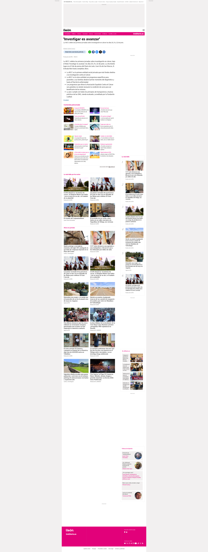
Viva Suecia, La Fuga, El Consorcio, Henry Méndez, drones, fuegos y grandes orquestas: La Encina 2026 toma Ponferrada (101, 377)
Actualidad (67, 33)
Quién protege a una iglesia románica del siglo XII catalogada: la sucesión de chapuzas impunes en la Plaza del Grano (76, 248)
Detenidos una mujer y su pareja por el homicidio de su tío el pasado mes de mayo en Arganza (76, 299)
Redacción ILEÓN (68, 200)
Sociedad (85, 33)
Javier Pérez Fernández (69, 220)
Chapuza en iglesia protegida (111, 1)
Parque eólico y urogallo (93, 1)
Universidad (97, 33)
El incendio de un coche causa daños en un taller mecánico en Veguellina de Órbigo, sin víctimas (101, 220)
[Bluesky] (96, 51)
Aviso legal (110, 548)
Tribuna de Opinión (127, 448)
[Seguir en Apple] (126, 532)
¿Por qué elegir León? (128, 472)
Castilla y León (112, 33)
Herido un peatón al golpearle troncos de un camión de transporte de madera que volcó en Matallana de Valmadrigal (102, 300)
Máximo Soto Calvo (127, 468)
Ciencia (91, 33)
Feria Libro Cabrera (101, 1)
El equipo (94, 548)
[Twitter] (100, 51)
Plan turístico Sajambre (77, 1)
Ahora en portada (69, 228)
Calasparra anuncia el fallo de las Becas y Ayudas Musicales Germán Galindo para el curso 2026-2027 (126, 358)
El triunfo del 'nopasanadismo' (74, 218)
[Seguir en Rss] (142, 543)
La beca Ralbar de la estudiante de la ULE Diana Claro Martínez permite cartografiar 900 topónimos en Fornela (102, 325)
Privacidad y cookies (102, 548)
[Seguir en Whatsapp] (140, 543)
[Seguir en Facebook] (129, 543)
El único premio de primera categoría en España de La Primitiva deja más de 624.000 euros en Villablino (76, 351)
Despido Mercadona (120, 1)
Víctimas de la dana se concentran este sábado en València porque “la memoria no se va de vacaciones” (126, 376)
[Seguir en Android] (124, 532)
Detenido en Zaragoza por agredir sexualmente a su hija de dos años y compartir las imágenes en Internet (126, 386)
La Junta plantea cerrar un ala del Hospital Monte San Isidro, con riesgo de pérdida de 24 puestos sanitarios (134, 219)
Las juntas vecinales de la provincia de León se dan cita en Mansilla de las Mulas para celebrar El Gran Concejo (102, 195)
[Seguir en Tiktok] (138, 543)
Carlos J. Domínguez (69, 253)
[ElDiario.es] (138, 33)
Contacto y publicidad (119, 548)
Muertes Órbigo (85, 1)
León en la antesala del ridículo (127, 493)
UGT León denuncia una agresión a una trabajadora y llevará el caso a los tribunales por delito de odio (102, 248)
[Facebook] (93, 51)
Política (74, 33)
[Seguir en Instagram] (133, 543)
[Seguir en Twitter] (127, 543)
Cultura (79, 33)
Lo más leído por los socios (72, 174)
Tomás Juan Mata (127, 496)
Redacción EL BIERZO (95, 330)
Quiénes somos (87, 548)
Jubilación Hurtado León (133, 1)
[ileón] (75, 530)
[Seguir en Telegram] (131, 543)
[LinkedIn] (104, 51)
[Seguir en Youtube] (136, 543)
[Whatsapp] (89, 51)
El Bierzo (104, 33)
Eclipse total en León (142, 1)
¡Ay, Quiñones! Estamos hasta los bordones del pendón (127, 465)
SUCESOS (126, 1)
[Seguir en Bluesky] (125, 543)
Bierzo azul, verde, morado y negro (131, 483)
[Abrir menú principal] (144, 30)
